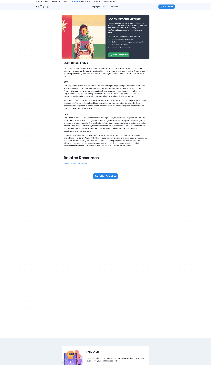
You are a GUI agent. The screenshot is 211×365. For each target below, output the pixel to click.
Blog (104, 7)
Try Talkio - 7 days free (118, 55)
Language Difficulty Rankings (76, 163)
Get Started (168, 6)
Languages (95, 7)
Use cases (114, 7)
